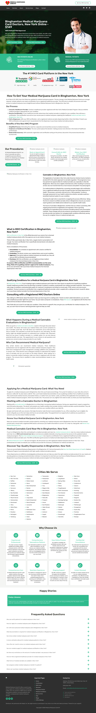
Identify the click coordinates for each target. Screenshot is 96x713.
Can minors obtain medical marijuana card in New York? (22, 636)
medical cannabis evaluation (25, 326)
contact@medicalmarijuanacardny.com (76, 688)
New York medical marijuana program (32, 436)
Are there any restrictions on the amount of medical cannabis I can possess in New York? (31, 652)
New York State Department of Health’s (74, 449)
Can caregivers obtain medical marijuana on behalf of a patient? (24, 665)
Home (8, 8)
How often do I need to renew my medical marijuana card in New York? (26, 644)
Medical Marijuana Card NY (16, 440)
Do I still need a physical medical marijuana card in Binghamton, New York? (27, 627)
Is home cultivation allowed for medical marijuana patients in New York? (26, 640)
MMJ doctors (67, 299)
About (21, 8)
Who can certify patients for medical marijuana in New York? (23, 619)
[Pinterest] (89, 8)
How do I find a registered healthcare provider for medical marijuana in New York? (29, 656)
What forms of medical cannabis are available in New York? (23, 660)
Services (14, 8)
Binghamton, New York (14, 283)
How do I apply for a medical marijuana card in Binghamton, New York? (26, 623)
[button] (6, 600)
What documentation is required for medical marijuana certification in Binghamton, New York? (32, 632)
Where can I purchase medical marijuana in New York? (21, 669)
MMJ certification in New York (15, 235)
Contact (44, 8)
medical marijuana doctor (63, 432)
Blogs (37, 8)
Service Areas (29, 8)
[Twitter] (86, 8)
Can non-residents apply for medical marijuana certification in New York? (27, 648)
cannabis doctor (20, 404)
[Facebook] (84, 8)
